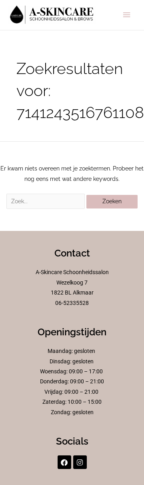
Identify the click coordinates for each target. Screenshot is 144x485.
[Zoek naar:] (46, 201)
